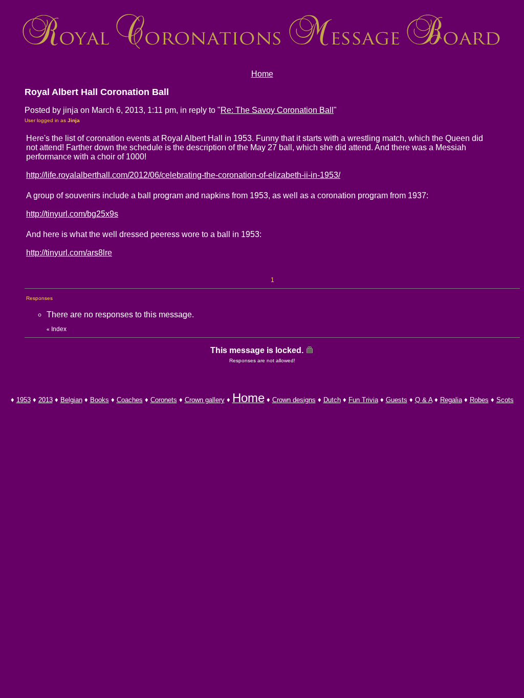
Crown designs (294, 400)
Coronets (163, 400)
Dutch (332, 400)
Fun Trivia (363, 400)
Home (262, 73)
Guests (396, 400)
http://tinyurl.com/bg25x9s (72, 214)
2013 (45, 400)
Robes (479, 400)
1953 (23, 400)
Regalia (451, 400)
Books (99, 400)
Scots (505, 400)
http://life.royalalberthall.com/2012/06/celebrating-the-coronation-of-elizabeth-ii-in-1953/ (183, 175)
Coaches (130, 400)
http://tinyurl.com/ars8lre (69, 252)
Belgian (71, 400)
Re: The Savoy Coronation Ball (277, 110)
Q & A (423, 400)
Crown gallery (205, 400)
